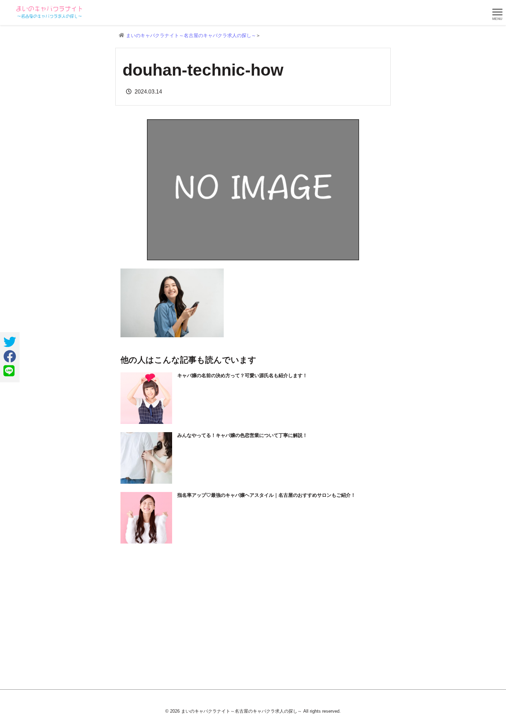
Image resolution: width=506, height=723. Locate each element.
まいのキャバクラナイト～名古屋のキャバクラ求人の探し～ (191, 35)
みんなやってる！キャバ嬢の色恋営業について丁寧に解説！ (242, 435)
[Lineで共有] (8, 370)
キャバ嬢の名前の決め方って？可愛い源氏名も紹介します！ (242, 375)
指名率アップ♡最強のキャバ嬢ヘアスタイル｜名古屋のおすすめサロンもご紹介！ (266, 495)
